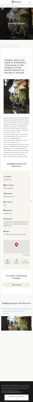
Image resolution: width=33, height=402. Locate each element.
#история (16, 45)
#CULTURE (4, 45)
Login (29, 2)
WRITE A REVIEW (16, 284)
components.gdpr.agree (16, 397)
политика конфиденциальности (11, 392)
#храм (10, 45)
